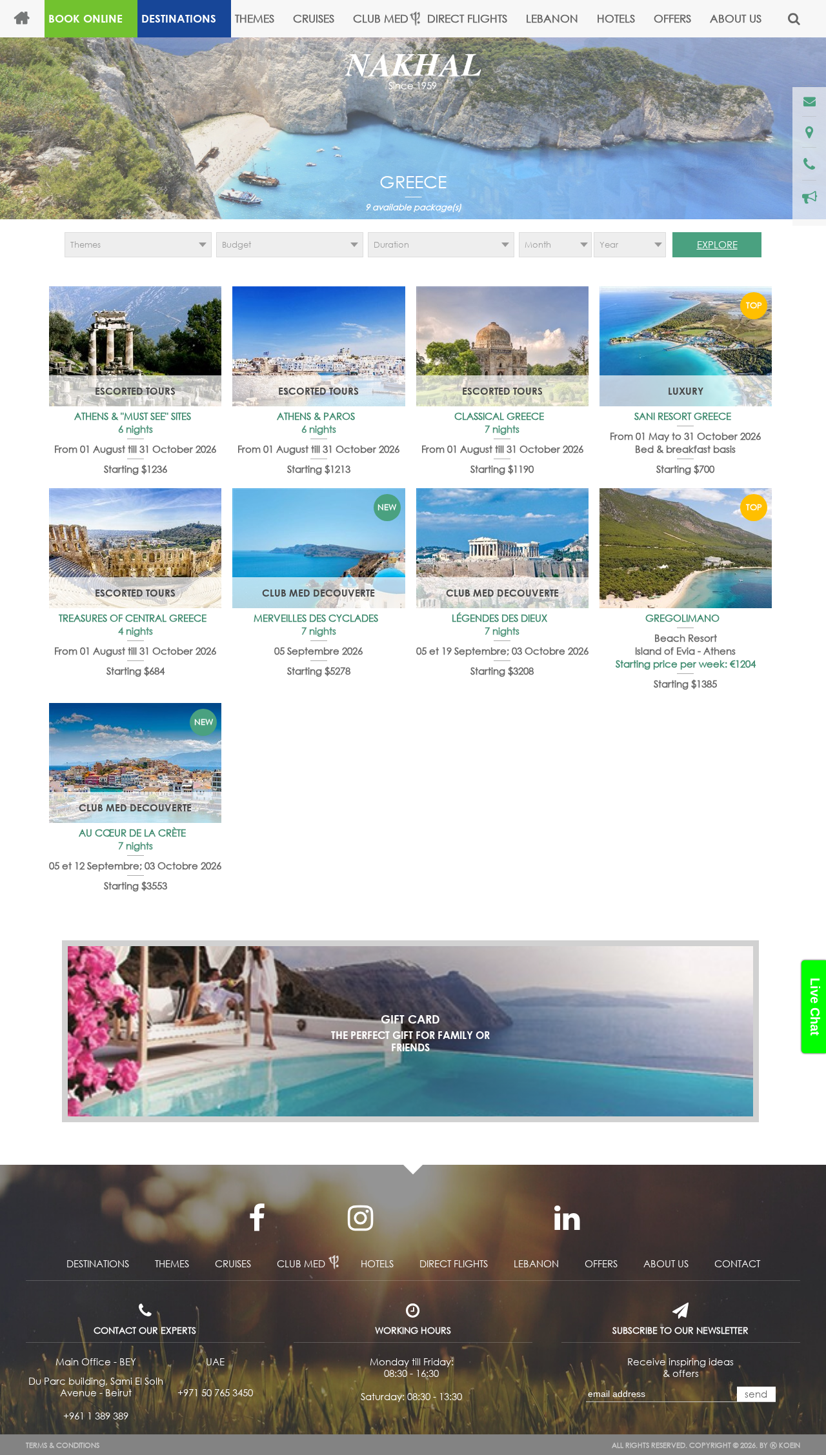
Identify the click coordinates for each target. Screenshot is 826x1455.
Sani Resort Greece (684, 416)
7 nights (502, 428)
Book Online (85, 18)
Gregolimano (683, 617)
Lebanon (552, 18)
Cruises (313, 18)
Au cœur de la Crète (133, 832)
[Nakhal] (413, 72)
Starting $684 (135, 670)
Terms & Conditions (62, 1445)
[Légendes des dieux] (502, 548)
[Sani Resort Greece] (685, 346)
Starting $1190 (502, 468)
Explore (717, 244)
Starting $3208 (502, 670)
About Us (735, 18)
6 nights (135, 428)
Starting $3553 (135, 885)
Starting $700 (685, 468)
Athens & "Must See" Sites (134, 416)
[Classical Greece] (502, 346)
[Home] (27, 18)
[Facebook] (256, 1218)
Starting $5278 (318, 670)
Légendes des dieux (501, 617)
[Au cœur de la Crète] (135, 763)
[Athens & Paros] (318, 346)
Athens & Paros (317, 416)
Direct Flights (467, 18)
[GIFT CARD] (410, 1031)
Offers (672, 18)
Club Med (380, 18)
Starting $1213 (318, 468)
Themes (254, 18)
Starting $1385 (685, 683)
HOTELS (616, 18)
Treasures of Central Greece (134, 617)
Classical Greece (500, 416)
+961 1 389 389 (95, 1415)
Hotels (377, 1263)
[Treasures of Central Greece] (135, 548)
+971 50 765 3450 (215, 1392)
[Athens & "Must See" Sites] (135, 346)
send (756, 1393)
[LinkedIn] (566, 1218)
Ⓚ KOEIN (785, 1445)
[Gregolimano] (685, 548)
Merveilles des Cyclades (317, 617)
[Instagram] (360, 1218)
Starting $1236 (135, 468)
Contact (737, 1263)
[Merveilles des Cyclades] (318, 548)
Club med (301, 1263)
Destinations (178, 18)
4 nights (135, 630)
